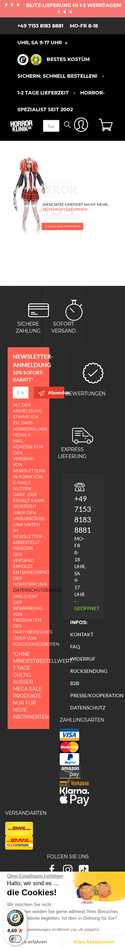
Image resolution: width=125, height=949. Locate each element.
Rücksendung (88, 671)
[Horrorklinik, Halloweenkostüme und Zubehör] (21, 125)
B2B (74, 683)
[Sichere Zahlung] (38, 309)
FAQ (75, 647)
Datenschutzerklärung (43, 590)
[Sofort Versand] (74, 309)
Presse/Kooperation (97, 695)
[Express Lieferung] (82, 435)
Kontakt (81, 634)
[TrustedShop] (29, 59)
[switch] (15, 939)
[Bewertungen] (93, 372)
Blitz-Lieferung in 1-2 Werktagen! (74, 5)
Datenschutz (88, 708)
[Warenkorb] (107, 126)
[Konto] (81, 126)
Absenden (56, 392)
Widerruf (82, 659)
